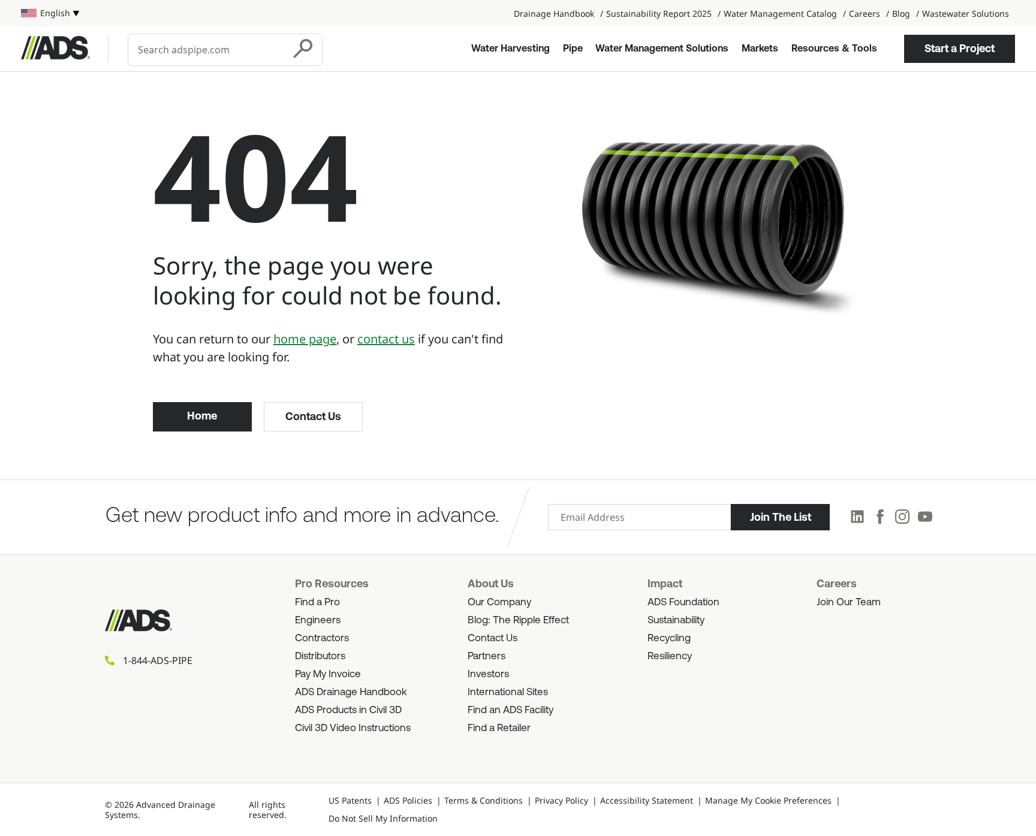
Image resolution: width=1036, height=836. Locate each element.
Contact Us (313, 416)
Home (202, 416)
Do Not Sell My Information (383, 818)
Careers (864, 13)
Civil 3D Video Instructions (353, 728)
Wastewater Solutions (965, 13)
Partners (486, 656)
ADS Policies (408, 800)
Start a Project (959, 48)
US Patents (350, 800)
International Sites (508, 692)
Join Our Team (849, 602)
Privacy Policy (561, 800)
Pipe (573, 49)
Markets (760, 49)
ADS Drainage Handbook (351, 692)
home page (304, 339)
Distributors (320, 656)
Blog (901, 13)
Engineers (318, 620)
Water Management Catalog (780, 13)
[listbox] (50, 13)
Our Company (499, 602)
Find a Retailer (499, 728)
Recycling (669, 638)
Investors (488, 674)
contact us (386, 339)
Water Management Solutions (661, 49)
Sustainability (676, 620)
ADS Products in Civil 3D (348, 710)
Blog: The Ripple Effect (518, 620)
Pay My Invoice (328, 674)
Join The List (780, 517)
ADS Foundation (683, 602)
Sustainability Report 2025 (659, 13)
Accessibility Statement (646, 800)
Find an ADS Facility (510, 710)
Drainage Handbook (554, 13)
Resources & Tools (834, 49)
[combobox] (207, 49)
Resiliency (670, 656)
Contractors (322, 638)
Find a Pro (317, 602)
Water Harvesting (510, 49)
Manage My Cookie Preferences (768, 800)
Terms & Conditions (483, 800)
